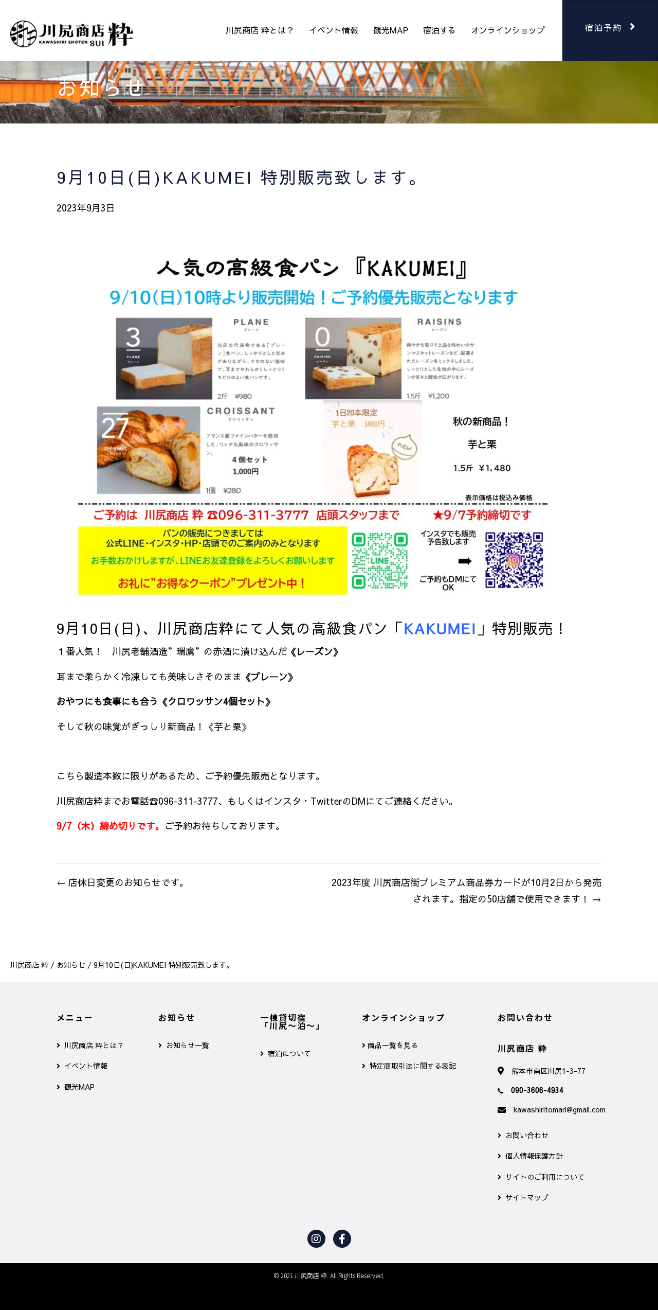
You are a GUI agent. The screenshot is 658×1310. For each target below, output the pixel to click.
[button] (610, 30)
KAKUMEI (440, 628)
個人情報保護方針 (532, 1155)
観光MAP (390, 30)
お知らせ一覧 (185, 1045)
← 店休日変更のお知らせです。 (123, 882)
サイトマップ (525, 1197)
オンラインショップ (508, 30)
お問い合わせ (525, 1135)
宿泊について (287, 1053)
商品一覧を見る (391, 1045)
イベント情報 (333, 30)
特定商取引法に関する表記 (410, 1065)
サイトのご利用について (542, 1177)
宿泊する (439, 30)
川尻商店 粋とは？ (260, 30)
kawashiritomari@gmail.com (560, 1109)
